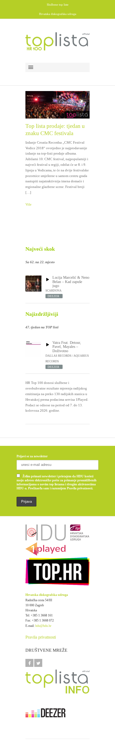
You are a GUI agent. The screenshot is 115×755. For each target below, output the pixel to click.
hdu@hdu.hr (43, 626)
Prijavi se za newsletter (32, 456)
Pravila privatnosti (40, 637)
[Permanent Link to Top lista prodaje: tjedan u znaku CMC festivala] (57, 105)
